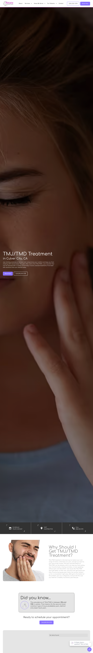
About (20, 3)
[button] (28, 3)
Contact (61, 3)
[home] (8, 3)
